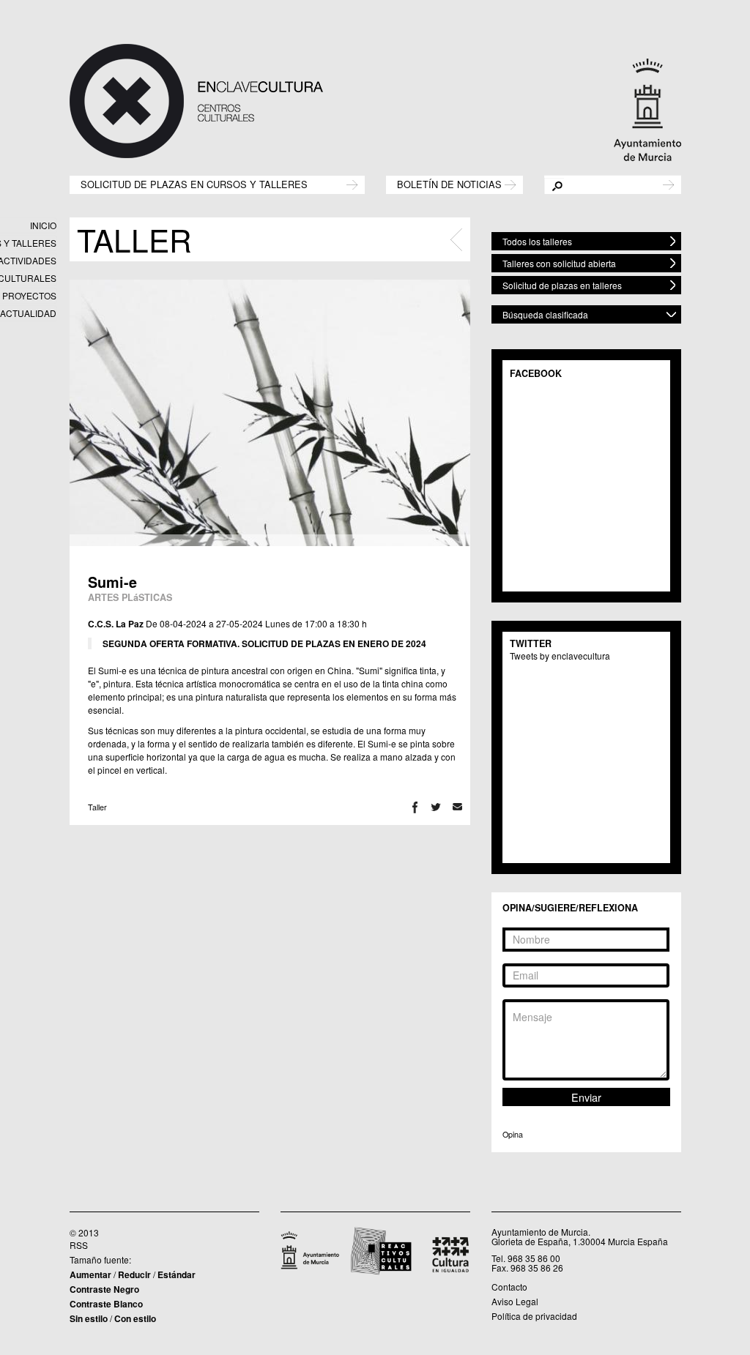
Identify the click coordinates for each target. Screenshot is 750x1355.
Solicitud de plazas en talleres (562, 285)
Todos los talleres (537, 241)
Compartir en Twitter (436, 807)
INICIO (43, 225)
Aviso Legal (514, 1301)
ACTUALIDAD (28, 313)
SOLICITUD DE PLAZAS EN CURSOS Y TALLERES (194, 183)
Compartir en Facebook (415, 807)
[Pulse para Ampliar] (270, 413)
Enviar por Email (457, 807)
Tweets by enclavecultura (560, 655)
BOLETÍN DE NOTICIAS (449, 183)
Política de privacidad (534, 1316)
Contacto (509, 1286)
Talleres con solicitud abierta (559, 263)
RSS (79, 1245)
